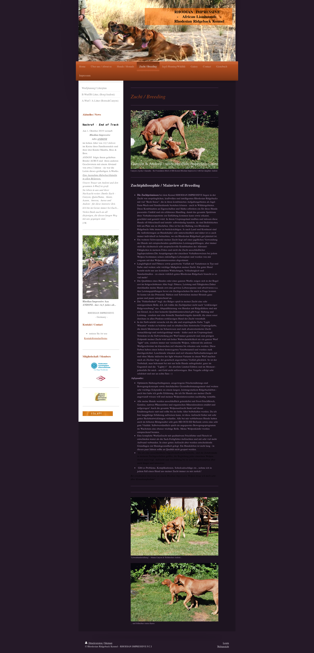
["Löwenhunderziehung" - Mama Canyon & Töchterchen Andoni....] (174, 526)
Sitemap (108, 642)
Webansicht (223, 646)
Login (226, 642)
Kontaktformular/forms (95, 338)
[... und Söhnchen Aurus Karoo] (174, 592)
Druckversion (95, 642)
